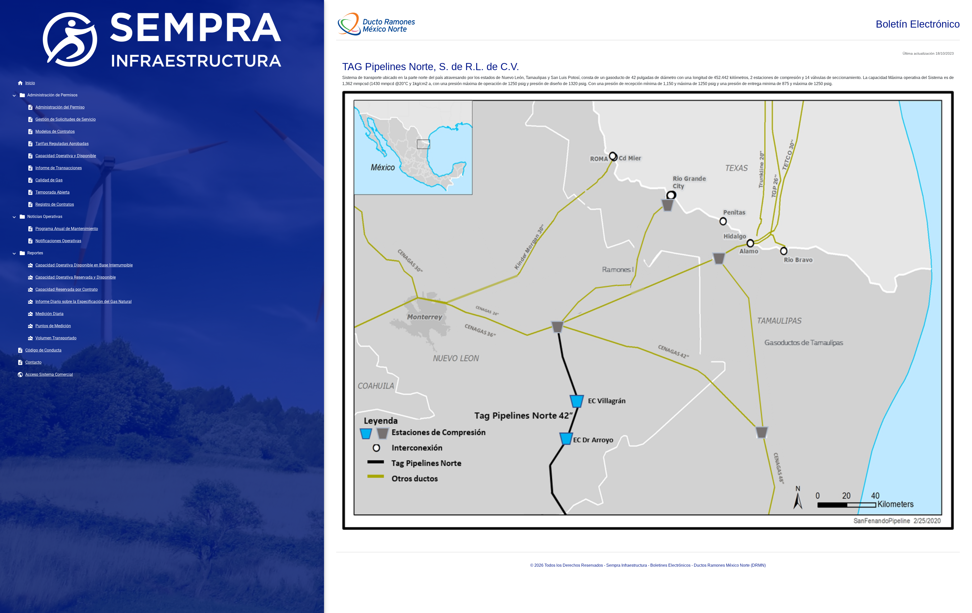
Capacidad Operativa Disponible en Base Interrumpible (84, 265)
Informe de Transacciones (58, 168)
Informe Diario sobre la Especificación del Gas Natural (83, 301)
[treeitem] (162, 95)
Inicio (30, 82)
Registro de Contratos (54, 204)
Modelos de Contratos (55, 131)
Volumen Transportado (55, 338)
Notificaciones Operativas (58, 240)
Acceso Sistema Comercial (49, 374)
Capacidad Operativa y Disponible (65, 155)
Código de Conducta (43, 350)
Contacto (33, 362)
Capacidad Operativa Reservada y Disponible (75, 277)
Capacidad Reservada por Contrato (66, 289)
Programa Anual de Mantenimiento (66, 228)
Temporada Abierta (52, 192)
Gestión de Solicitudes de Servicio (65, 119)
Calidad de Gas (49, 180)
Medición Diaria (49, 313)
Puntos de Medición (53, 325)
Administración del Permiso (60, 107)
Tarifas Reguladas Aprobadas (62, 143)
